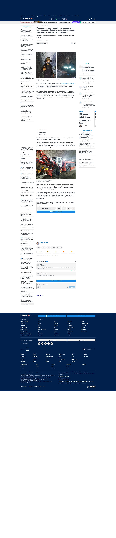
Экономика (83, 329)
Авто (39, 321)
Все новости (27, 27)
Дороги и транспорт (42, 329)
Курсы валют (59, 16)
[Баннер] (38, 22)
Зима (55, 321)
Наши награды (24, 327)
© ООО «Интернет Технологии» (39, 386)
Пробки (65, 16)
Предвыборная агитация (26, 333)
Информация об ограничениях (64, 376)
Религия (69, 333)
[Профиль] (94, 19)
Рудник (43, 247)
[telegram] (39, 343)
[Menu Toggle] (21, 19)
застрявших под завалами (67, 83)
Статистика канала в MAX (26, 335)
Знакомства (31, 16)
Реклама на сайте (24, 321)
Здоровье (40, 335)
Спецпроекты (84, 331)
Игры (72, 16)
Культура (56, 325)
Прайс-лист (23, 323)
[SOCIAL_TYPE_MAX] (73, 208)
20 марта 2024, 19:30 (40, 40)
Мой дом (56, 329)
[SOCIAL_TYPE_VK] (59, 208)
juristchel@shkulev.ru (48, 381)
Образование (56, 335)
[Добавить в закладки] (72, 43)
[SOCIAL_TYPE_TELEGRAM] (64, 208)
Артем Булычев (44, 242)
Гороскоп (53, 16)
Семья (69, 335)
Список (53, 247)
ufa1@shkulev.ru (34, 380)
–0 (74, 270)
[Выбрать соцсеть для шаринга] (75, 43)
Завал (48, 247)
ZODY (69, 16)
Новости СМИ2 (40, 295)
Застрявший (59, 247)
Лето (55, 327)
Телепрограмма (42, 16)
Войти (41, 287)
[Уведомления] (91, 19)
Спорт (82, 321)
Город (39, 327)
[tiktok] (52, 343)
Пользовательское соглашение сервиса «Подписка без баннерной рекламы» (72, 383)
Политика (70, 325)
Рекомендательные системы (64, 379)
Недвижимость (24, 16)
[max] (48, 343)
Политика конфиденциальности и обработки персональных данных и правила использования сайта (76, 381)
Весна (39, 325)
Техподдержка (24, 331)
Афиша (48, 16)
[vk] (42, 343)
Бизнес (39, 323)
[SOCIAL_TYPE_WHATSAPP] (69, 208)
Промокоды (76, 16)
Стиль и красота (84, 323)
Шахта (38, 247)
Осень (69, 323)
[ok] (45, 343)
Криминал (56, 323)
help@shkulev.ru (28, 382)
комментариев (43, 43)
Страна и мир (84, 325)
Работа (69, 329)
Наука (55, 331)
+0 (71, 270)
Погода (36, 16)
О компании (23, 325)
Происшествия (71, 327)
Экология (83, 327)
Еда (39, 331)
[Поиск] (88, 19)
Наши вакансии (24, 329)
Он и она (69, 321)
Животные (40, 333)
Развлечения (70, 331)
